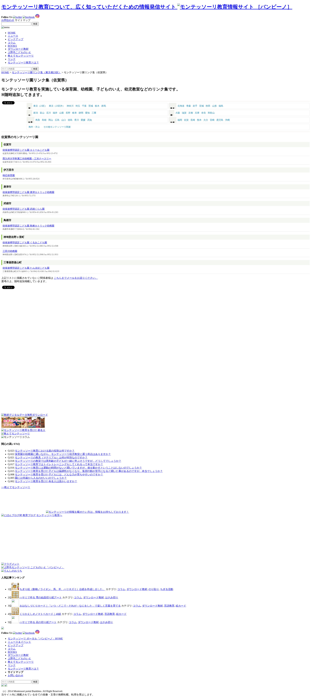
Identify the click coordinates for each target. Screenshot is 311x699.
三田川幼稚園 (10, 251)
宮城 (201, 106)
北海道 (181, 106)
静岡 (81, 113)
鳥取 (37, 120)
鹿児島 (219, 120)
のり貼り (154, 589)
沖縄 (227, 120)
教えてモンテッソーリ (21, 55)
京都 (190, 113)
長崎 (192, 120)
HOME (12, 32)
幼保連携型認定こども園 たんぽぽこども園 (26, 268)
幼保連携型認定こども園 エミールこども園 (26, 150)
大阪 (177, 113)
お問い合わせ (15, 675)
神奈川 (70, 106)
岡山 (50, 120)
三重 (94, 113)
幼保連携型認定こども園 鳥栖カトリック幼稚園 (28, 225)
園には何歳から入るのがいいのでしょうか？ (41, 478)
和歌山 (211, 113)
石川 (48, 113)
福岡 (180, 120)
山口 (63, 120)
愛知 (87, 113)
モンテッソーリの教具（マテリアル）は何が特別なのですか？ (51, 457)
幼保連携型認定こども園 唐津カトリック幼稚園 (28, 192)
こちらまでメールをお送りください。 (76, 278)
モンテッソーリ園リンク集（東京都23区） (36, 72)
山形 (214, 106)
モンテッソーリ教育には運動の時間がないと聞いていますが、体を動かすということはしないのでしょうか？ (78, 467)
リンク (12, 59)
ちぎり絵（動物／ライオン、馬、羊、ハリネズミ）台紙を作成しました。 (62, 589)
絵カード (181, 605)
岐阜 (74, 113)
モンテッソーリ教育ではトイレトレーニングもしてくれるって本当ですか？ (59, 464)
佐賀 (186, 120)
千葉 (84, 106)
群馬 (103, 106)
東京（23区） (40, 106)
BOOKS (12, 45)
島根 (44, 120)
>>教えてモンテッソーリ (15, 487)
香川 (76, 120)
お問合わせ (7, 20)
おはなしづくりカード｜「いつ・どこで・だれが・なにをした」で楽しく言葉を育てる (70, 605)
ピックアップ (15, 39)
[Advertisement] (51, 306)
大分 (205, 120)
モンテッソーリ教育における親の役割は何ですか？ (45, 450)
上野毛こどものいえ (19, 52)
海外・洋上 (34, 127)
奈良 (203, 113)
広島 (57, 120)
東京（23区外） (57, 106)
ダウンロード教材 (18, 49)
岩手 (195, 106)
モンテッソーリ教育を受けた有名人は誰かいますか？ (46, 481)
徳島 (70, 120)
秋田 (208, 106)
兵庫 (197, 113)
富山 (42, 113)
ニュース (13, 35)
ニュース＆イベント (19, 642)
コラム (12, 42)
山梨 (61, 113)
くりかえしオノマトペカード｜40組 (40, 614)
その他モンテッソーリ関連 (57, 127)
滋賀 (184, 113)
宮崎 (212, 120)
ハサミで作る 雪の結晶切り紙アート (41, 597)
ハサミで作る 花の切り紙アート (38, 622)
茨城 (90, 106)
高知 (89, 120)
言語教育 (169, 605)
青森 (188, 106)
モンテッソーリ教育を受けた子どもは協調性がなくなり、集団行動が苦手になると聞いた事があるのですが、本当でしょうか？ (89, 471)
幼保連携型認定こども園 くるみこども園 (25, 242)
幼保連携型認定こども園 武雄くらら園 (24, 209)
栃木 (97, 106)
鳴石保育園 (9, 175)
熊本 (199, 120)
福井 (55, 113)
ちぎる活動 (166, 589)
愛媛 (83, 120)
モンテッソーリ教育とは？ (23, 62)
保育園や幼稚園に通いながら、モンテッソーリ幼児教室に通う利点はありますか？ (63, 454)
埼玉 (77, 106)
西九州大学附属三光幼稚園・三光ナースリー (27, 158)
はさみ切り (111, 597)
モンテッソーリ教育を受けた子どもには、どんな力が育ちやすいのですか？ (59, 474)
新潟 (35, 113)
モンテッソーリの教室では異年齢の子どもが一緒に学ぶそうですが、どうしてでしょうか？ (68, 461)
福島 (221, 106)
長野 (68, 113)
